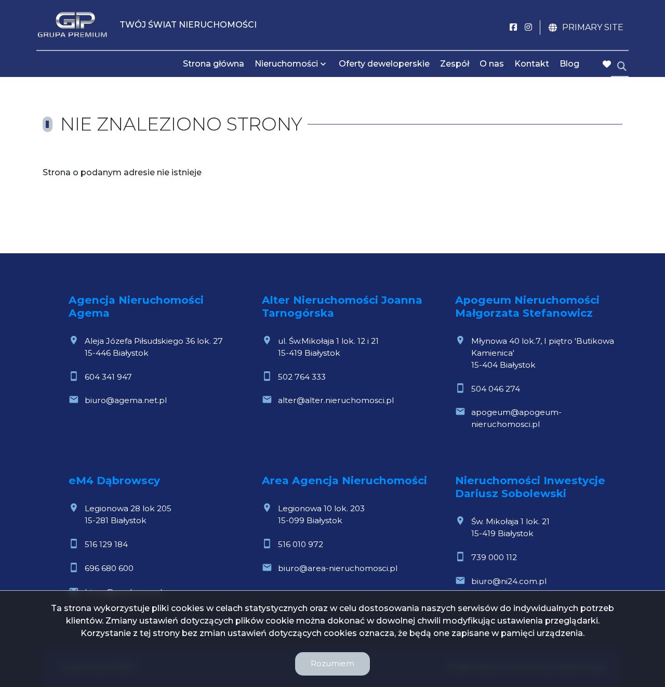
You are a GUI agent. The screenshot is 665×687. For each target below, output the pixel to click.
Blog (569, 64)
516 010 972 (300, 544)
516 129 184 (106, 544)
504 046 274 (495, 389)
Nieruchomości (286, 64)
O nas (492, 64)
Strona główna (213, 64)
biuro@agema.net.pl (126, 400)
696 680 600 (109, 568)
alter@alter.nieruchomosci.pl (336, 400)
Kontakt (531, 64)
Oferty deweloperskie (384, 64)
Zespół (454, 64)
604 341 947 (108, 377)
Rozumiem (332, 663)
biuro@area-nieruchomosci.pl (337, 568)
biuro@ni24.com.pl (509, 581)
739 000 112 (494, 557)
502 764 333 (302, 377)
